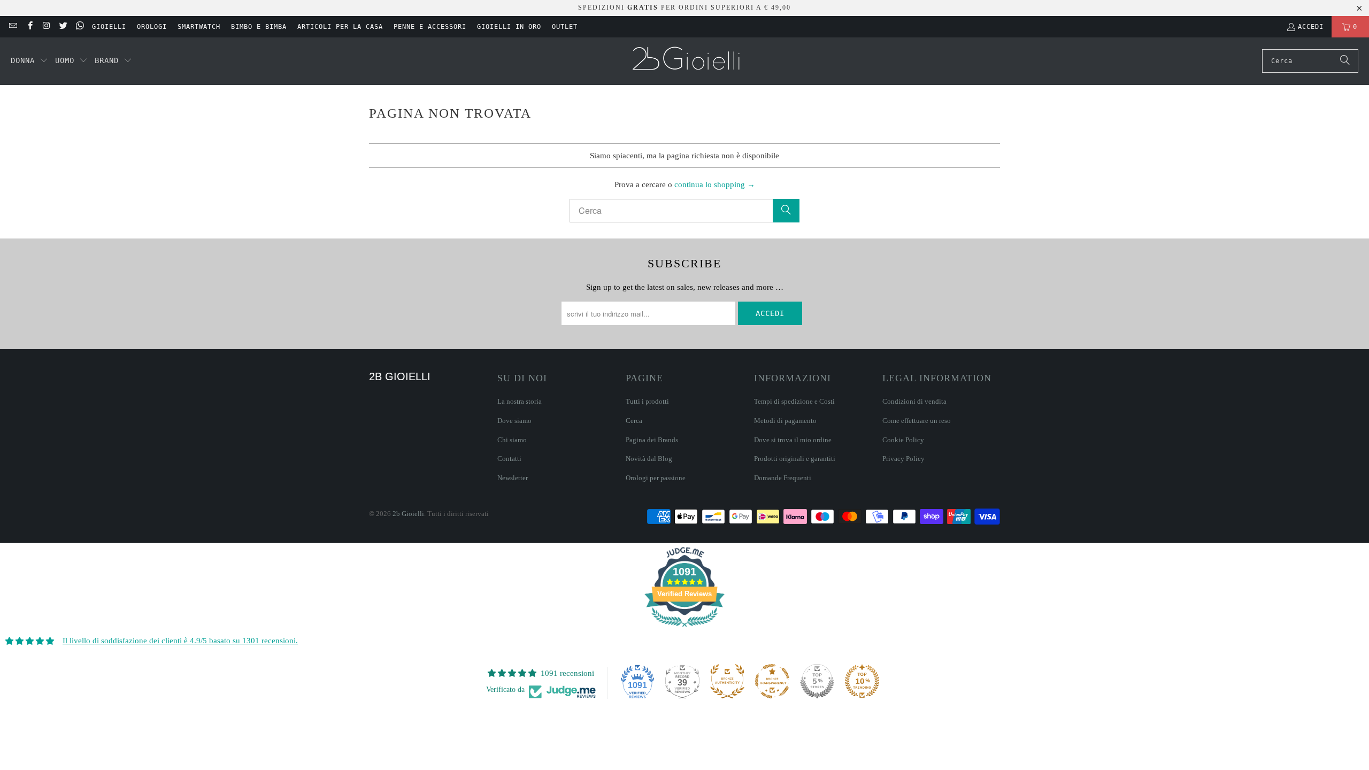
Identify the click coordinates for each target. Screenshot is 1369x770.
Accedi (1311, 26)
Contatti (509, 459)
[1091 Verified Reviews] (684, 629)
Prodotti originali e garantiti (794, 459)
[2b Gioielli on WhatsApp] (79, 26)
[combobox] (1310, 61)
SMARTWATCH (199, 26)
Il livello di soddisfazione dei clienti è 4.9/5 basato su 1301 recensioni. (180, 640)
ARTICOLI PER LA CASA (340, 26)
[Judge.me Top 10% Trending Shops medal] (862, 681)
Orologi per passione (656, 478)
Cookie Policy (903, 440)
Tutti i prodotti (647, 401)
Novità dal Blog (649, 459)
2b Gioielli (408, 514)
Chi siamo (512, 440)
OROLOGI (152, 26)
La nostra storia (519, 401)
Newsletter (512, 478)
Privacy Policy (903, 459)
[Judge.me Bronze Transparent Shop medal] (772, 681)
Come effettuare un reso (916, 421)
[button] (29, 61)
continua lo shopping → (714, 184)
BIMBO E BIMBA (259, 26)
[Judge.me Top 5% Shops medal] (817, 681)
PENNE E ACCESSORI (430, 26)
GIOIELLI (109, 26)
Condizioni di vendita (914, 401)
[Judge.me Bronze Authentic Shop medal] (727, 681)
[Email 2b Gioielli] (12, 26)
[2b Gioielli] (687, 61)
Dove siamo (514, 421)
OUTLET (565, 26)
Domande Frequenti (782, 478)
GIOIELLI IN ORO (509, 26)
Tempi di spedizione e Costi (794, 401)
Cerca (634, 421)
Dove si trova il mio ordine (793, 440)
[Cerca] (1345, 61)
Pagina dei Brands (652, 440)
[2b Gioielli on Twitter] (62, 26)
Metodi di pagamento (785, 421)
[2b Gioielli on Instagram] (46, 26)
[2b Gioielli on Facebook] (29, 26)
